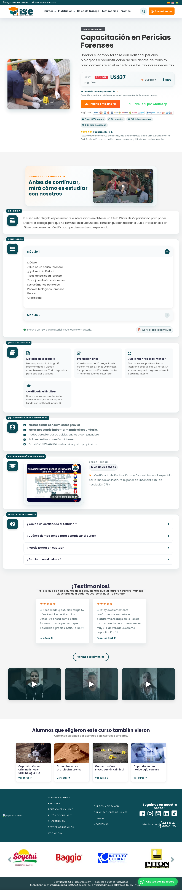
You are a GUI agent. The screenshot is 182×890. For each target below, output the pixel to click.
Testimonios (110, 11)
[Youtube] (158, 813)
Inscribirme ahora (103, 104)
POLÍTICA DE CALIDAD (60, 809)
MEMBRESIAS (101, 824)
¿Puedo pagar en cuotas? (45, 548)
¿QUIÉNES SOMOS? (59, 797)
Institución (65, 11)
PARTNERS (54, 803)
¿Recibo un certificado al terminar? (52, 524)
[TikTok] (174, 813)
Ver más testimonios (91, 657)
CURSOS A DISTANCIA (107, 806)
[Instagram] (150, 813)
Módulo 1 (33, 252)
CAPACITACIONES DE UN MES (111, 812)
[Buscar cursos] (143, 11)
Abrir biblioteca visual (156, 330)
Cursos (48, 11)
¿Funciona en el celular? (44, 559)
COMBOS (99, 818)
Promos (126, 11)
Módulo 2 (33, 315)
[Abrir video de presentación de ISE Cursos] (123, 186)
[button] (158, 882)
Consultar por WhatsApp (149, 104)
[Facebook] (142, 813)
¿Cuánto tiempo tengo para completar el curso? (61, 536)
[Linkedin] (166, 813)
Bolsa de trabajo (88, 11)
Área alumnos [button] (163, 11)
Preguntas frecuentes (16, 2)
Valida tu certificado (45, 2)
